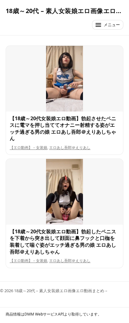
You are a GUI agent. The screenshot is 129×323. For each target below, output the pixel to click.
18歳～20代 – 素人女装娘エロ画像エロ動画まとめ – (64, 11)
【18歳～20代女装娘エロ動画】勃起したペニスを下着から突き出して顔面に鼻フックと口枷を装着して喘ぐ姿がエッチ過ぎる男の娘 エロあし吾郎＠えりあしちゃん (63, 241)
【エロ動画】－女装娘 (28, 147)
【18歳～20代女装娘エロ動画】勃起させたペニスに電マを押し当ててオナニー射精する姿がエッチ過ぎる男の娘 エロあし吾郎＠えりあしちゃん (63, 128)
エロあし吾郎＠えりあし (69, 147)
